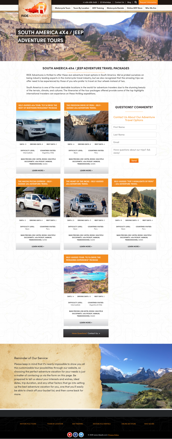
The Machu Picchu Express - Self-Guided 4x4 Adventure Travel (35, 182)
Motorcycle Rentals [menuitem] (115, 8)
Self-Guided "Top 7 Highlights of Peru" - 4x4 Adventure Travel (134, 182)
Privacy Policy (113, 435)
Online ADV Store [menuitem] (134, 8)
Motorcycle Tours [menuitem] (62, 8)
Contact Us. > (86, 333)
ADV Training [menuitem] (98, 8)
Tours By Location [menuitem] (81, 8)
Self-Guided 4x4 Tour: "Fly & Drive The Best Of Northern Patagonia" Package (38, 106)
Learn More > (38, 170)
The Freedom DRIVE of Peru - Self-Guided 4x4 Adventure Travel (83, 106)
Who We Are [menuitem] (150, 8)
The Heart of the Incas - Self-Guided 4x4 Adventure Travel (85, 182)
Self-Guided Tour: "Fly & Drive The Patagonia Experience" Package (83, 258)
